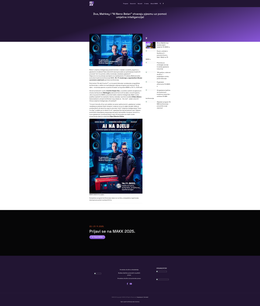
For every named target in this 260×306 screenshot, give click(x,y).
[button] (160, 3)
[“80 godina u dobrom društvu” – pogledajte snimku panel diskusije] (150, 74)
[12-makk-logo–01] (91, 2)
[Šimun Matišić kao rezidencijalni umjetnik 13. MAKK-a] (150, 45)
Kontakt (146, 297)
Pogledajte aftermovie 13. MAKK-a (163, 84)
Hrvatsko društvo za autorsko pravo (129, 278)
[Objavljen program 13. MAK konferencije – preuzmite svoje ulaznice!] (150, 104)
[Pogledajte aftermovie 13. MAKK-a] (150, 84)
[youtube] (131, 284)
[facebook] (127, 284)
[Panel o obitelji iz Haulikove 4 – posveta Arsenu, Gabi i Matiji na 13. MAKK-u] (150, 53)
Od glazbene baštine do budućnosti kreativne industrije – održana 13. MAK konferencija (158, 94)
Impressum (140, 297)
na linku (119, 198)
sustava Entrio (107, 200)
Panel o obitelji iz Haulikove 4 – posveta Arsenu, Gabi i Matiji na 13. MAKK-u (157, 55)
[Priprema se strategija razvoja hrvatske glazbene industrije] (150, 65)
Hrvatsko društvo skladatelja (129, 269)
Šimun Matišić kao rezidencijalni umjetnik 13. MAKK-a (163, 45)
